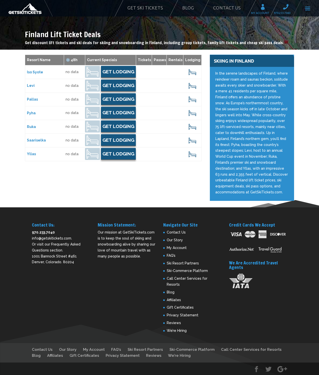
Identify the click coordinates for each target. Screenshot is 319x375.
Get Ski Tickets (145, 7)
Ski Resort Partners (183, 263)
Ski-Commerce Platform (187, 271)
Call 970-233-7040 (287, 7)
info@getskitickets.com (51, 238)
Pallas (32, 99)
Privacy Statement (182, 315)
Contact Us (227, 7)
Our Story (175, 240)
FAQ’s (171, 255)
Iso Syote (35, 72)
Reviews (174, 323)
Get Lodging (118, 71)
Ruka (31, 127)
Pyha (31, 113)
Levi (31, 86)
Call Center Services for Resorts (251, 349)
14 (192, 86)
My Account (264, 7)
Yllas (31, 154)
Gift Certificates (180, 307)
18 (192, 127)
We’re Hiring (177, 331)
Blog (188, 7)
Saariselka (36, 140)
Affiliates (174, 300)
